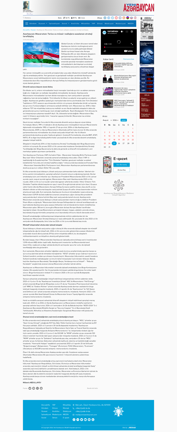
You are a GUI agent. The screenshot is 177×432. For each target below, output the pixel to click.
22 (133, 140)
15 (133, 136)
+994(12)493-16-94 (82, 408)
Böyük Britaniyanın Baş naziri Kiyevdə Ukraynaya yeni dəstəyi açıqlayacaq (125, 77)
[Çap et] (41, 388)
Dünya (100, 23)
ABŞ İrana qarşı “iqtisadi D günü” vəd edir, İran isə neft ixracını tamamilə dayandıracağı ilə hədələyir (124, 103)
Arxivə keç (122, 170)
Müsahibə (85, 23)
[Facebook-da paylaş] (33, 388)
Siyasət (42, 23)
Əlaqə (99, 18)
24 (109, 143)
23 (105, 143)
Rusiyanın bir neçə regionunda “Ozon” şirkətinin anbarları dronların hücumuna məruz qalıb (124, 90)
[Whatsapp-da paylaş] (37, 388)
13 (123, 136)
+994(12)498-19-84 (82, 411)
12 (119, 136)
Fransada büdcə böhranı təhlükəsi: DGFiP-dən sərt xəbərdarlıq (123, 64)
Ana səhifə (45, 405)
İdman (54, 417)
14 (128, 136)
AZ (128, 18)
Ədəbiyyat (109, 23)
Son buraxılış (121, 165)
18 (114, 140)
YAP (93, 23)
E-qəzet (66, 417)
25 (114, 143)
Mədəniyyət (121, 23)
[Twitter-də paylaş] (29, 388)
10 (109, 136)
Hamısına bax (128, 59)
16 (105, 140)
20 (124, 140)
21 (128, 140)
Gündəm (33, 23)
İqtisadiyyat (54, 23)
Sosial (65, 23)
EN (135, 18)
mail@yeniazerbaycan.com (86, 414)
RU (131, 18)
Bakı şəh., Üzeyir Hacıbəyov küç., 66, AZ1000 (92, 405)
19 (119, 140)
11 (114, 136)
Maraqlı (66, 408)
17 (109, 140)
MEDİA (131, 23)
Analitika (75, 23)
